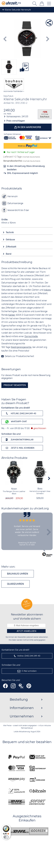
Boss (40, 488)
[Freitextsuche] (34, 4)
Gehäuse (11, 239)
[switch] (6, 837)
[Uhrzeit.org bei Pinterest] (29, 685)
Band (9, 254)
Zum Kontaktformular (21, 440)
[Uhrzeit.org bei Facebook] (5, 685)
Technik (10, 232)
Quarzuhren (15, 583)
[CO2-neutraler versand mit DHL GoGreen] (29, 831)
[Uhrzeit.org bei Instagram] (13, 685)
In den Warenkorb (29, 127)
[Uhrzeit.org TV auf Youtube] (21, 685)
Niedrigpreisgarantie (21, 347)
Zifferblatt (11, 246)
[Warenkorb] (42, 4)
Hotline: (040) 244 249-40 (23, 413)
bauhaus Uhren (17, 573)
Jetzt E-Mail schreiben (22, 448)
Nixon (14, 488)
